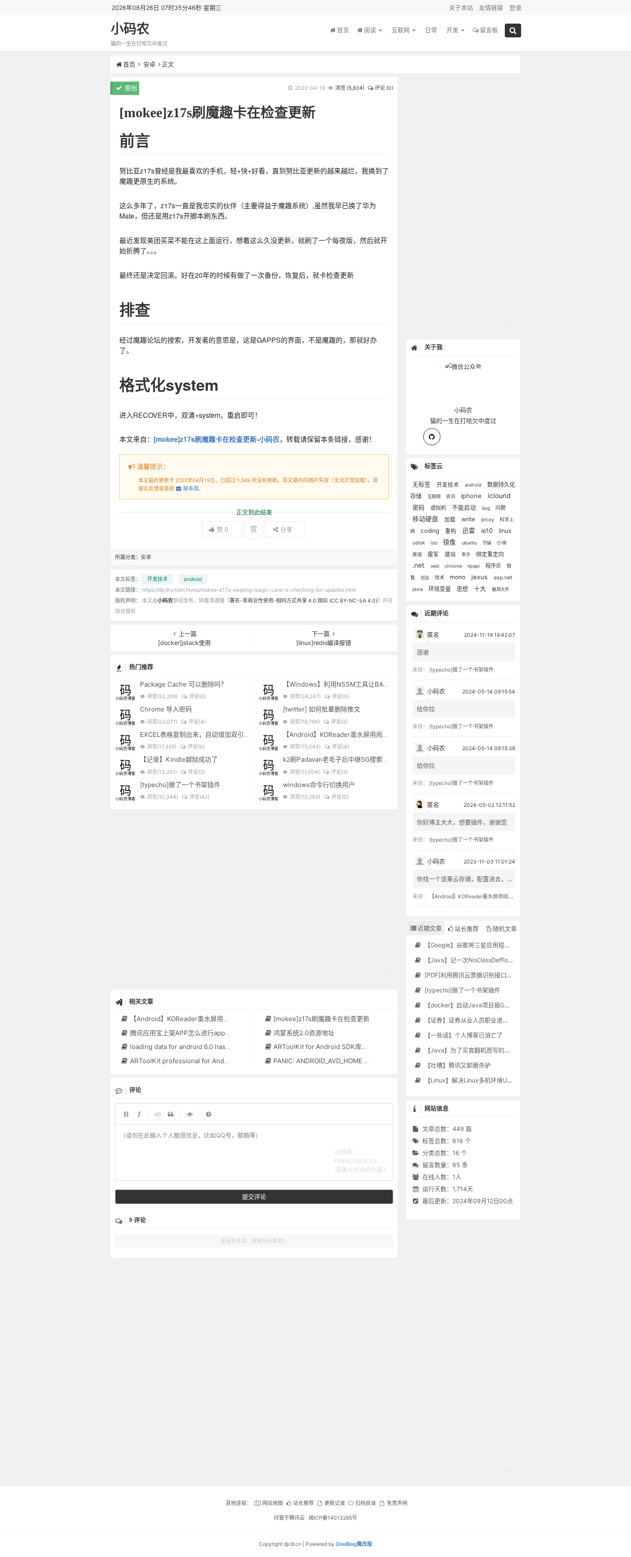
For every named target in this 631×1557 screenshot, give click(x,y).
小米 (502, 543)
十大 (481, 588)
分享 (286, 529)
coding (431, 530)
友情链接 (491, 7)
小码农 (130, 28)
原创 (130, 87)
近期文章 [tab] (430, 928)
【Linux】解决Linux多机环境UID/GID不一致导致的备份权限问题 (510, 1080)
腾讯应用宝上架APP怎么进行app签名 (184, 1033)
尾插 (418, 554)
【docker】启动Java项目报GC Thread (477, 1005)
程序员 (493, 566)
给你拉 (426, 708)
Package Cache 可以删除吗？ (183, 684)
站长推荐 (303, 1503)
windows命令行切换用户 (319, 785)
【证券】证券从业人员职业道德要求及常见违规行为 (493, 1020)
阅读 (371, 29)
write (469, 519)
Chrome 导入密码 (166, 709)
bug (486, 508)
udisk (419, 543)
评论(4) (196, 721)
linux (505, 530)
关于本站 (461, 7)
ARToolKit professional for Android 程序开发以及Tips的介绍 (219, 1061)
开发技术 (157, 579)
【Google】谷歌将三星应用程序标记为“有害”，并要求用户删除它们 (514, 945)
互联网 (401, 29)
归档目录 (365, 1503)
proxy (488, 520)
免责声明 (397, 1503)
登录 (516, 7)
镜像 (450, 542)
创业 (426, 577)
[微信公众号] (463, 365)
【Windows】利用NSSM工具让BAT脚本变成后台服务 (361, 684)
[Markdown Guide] (208, 1113)
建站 (451, 554)
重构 (451, 531)
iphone (472, 496)
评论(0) (197, 696)
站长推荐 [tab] (467, 928)
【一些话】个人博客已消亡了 (463, 1035)
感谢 (423, 652)
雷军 (434, 553)
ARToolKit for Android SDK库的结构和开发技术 (343, 1047)
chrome (454, 566)
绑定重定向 (490, 554)
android (193, 579)
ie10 (487, 530)
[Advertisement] (254, 899)
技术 (440, 578)
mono (458, 577)
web (435, 566)
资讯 (451, 496)
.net (419, 565)
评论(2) (339, 721)
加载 (450, 519)
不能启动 (465, 507)
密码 (419, 507)
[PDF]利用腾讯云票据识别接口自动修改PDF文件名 (491, 975)
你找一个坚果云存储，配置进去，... (464, 878)
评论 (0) (384, 88)
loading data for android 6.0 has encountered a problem (214, 1047)
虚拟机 (439, 508)
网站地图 (272, 1503)
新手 (467, 554)
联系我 (191, 488)
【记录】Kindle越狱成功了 (179, 759)
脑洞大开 (500, 589)
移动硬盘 (426, 519)
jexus (480, 577)
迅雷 (469, 531)
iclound (499, 496)
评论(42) (199, 797)
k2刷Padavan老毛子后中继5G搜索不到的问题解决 (355, 759)
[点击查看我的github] (431, 436)
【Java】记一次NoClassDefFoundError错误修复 (489, 960)
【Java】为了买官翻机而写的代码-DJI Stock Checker (497, 1050)
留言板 (489, 29)
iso (435, 543)
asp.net (503, 577)
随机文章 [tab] (505, 928)
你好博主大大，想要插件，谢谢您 (462, 822)
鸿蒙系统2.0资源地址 (303, 1033)
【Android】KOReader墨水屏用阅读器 (339, 734)
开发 (453, 29)
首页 (343, 29)
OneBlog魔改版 (354, 1544)
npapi (474, 566)
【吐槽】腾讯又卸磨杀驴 (457, 1065)
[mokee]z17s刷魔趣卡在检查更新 (321, 1019)
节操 (487, 543)
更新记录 (335, 1503)
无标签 (422, 484)
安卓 (149, 64)
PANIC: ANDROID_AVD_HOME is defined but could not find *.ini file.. (375, 1061)
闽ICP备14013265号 (333, 1517)
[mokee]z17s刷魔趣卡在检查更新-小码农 (216, 439)
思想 (463, 588)
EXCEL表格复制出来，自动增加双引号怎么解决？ (211, 734)
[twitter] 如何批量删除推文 (321, 709)
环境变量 (440, 588)
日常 (431, 29)
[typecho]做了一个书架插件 (180, 785)
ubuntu (470, 543)
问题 (500, 508)
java (418, 589)
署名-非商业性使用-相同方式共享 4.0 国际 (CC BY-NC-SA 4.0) (303, 600)
